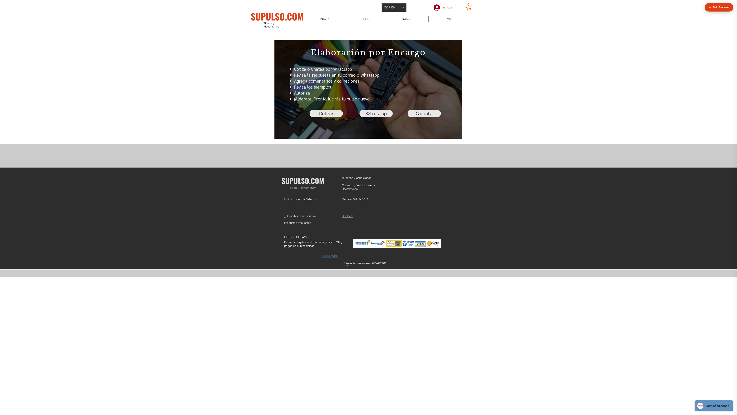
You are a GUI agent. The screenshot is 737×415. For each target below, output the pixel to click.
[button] (394, 7)
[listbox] (394, 7)
